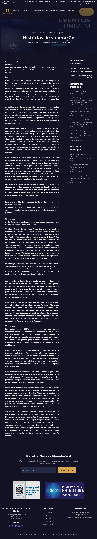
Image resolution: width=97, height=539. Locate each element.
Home (34, 33)
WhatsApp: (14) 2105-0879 (82, 515)
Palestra (73, 75)
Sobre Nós (48, 512)
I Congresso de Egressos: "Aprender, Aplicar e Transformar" (79, 168)
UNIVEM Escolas (90, 76)
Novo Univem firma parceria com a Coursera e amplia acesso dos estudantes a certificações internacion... (81, 134)
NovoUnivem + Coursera (79, 91)
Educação (82, 68)
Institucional (66, 42)
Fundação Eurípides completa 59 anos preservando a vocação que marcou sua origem (81, 100)
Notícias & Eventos (58, 11)
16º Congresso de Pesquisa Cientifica (80, 157)
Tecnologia (82, 75)
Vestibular (71, 11)
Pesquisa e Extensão (40, 11)
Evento (89, 68)
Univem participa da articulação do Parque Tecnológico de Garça (81, 111)
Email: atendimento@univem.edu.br (81, 517)
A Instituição (16, 11)
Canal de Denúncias (48, 524)
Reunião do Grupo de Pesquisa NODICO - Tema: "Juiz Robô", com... (81, 179)
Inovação (74, 72)
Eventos (48, 521)
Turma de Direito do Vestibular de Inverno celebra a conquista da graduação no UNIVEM (81, 122)
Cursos (26, 11)
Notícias (42, 33)
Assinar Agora (67, 470)
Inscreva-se (86, 11)
